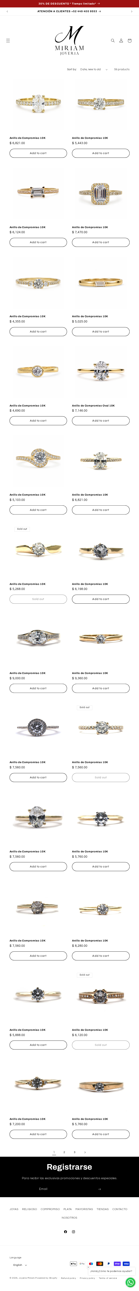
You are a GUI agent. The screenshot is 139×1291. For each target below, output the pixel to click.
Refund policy (68, 1278)
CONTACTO (119, 1209)
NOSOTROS (69, 1217)
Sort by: (72, 69)
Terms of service (108, 1278)
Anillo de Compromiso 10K (28, 137)
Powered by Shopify (46, 1278)
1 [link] (54, 1152)
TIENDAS (103, 1209)
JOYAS (14, 1209)
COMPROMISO (50, 1209)
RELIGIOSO (29, 1209)
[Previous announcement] (7, 11)
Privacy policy (87, 1278)
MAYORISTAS (84, 1209)
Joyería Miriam (27, 1278)
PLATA (68, 1209)
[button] (8, 40)
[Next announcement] (132, 11)
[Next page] (85, 1152)
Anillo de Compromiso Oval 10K (93, 405)
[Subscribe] (99, 1189)
